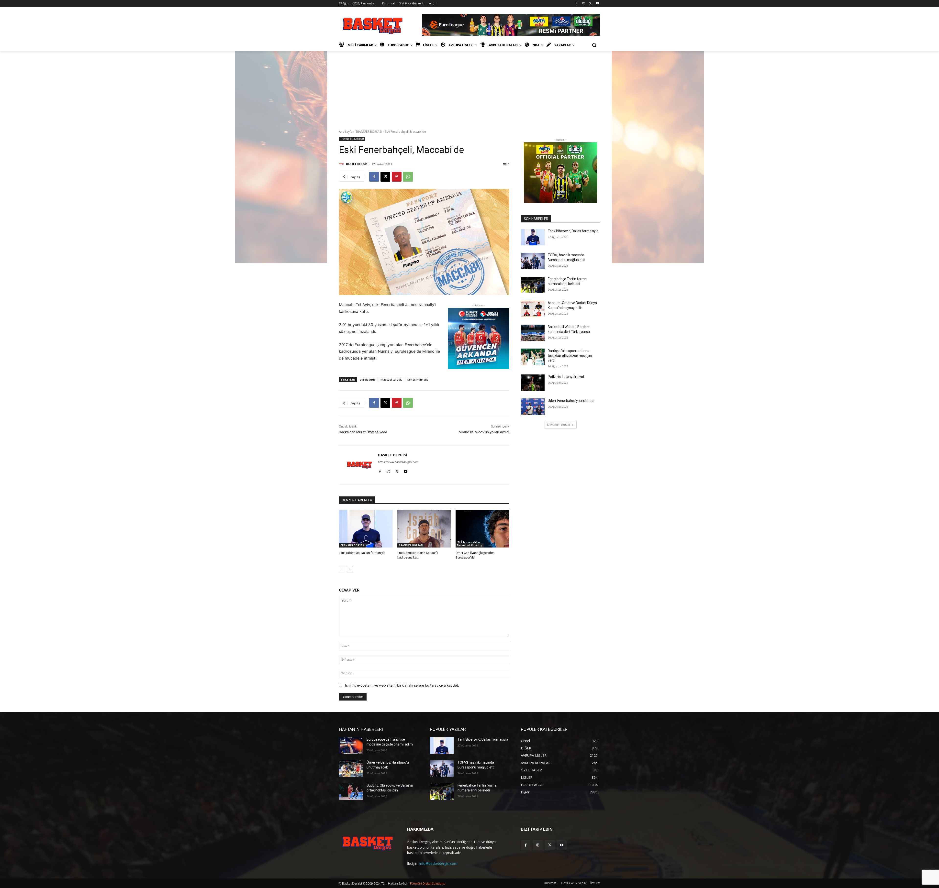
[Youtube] (597, 3)
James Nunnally (417, 379)
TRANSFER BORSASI (369, 132)
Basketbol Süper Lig (469, 545)
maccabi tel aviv (391, 379)
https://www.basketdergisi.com (398, 462)
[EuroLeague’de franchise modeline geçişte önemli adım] (351, 745)
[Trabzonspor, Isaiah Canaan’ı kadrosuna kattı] (424, 529)
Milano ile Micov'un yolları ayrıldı (484, 432)
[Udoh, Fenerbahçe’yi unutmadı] (533, 406)
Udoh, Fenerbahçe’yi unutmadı (571, 401)
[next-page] (350, 569)
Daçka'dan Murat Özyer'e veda (363, 432)
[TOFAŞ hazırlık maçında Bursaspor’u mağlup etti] (533, 261)
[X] (590, 3)
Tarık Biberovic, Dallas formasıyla (362, 553)
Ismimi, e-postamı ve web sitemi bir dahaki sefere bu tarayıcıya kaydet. (402, 685)
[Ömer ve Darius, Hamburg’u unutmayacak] (351, 768)
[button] (594, 45)
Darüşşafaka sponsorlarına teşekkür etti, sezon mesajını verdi (570, 355)
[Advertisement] (469, 87)
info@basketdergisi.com (438, 863)
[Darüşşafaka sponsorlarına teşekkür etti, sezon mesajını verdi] (533, 357)
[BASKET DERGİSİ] (342, 164)
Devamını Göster (558, 425)
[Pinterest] (397, 177)
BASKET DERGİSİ (357, 164)
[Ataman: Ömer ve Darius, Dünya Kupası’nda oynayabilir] (533, 309)
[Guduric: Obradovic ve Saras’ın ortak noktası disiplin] (351, 791)
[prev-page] (342, 569)
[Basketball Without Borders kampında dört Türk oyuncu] (533, 333)
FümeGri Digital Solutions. (428, 883)
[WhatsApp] (408, 177)
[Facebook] (577, 3)
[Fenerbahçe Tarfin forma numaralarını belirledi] (533, 285)
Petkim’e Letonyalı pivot (566, 377)
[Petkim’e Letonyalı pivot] (533, 382)
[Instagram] (584, 3)
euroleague (368, 379)
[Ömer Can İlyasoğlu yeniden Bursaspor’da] (482, 529)
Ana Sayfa (345, 132)
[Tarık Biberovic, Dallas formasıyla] (365, 529)
